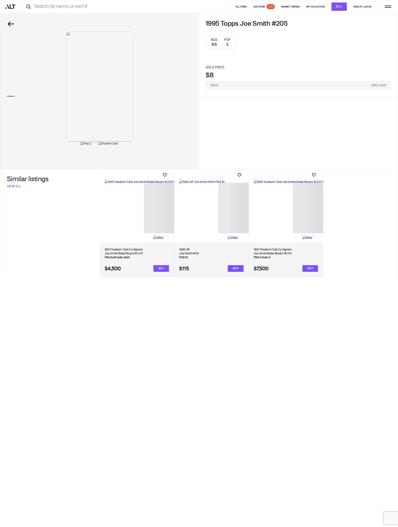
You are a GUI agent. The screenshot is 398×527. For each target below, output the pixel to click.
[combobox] (125, 6)
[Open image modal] (99, 87)
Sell (339, 6)
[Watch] (164, 175)
